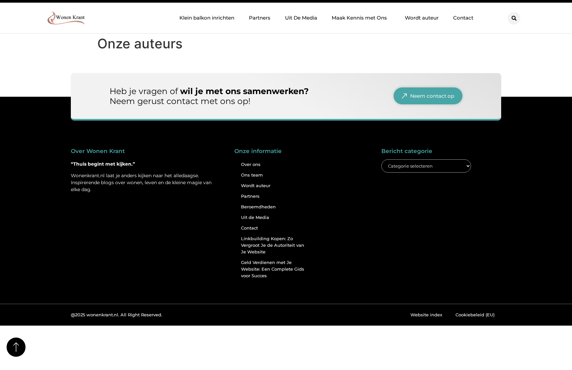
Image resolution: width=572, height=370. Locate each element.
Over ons (251, 164)
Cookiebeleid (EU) (475, 314)
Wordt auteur (422, 18)
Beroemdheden (258, 206)
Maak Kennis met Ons (359, 18)
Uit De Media (301, 18)
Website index (426, 314)
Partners (259, 18)
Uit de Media (255, 217)
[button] (514, 18)
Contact (463, 18)
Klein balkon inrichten (206, 18)
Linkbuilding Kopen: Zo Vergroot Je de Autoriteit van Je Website (272, 245)
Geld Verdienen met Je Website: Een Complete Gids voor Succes (272, 269)
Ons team (252, 175)
